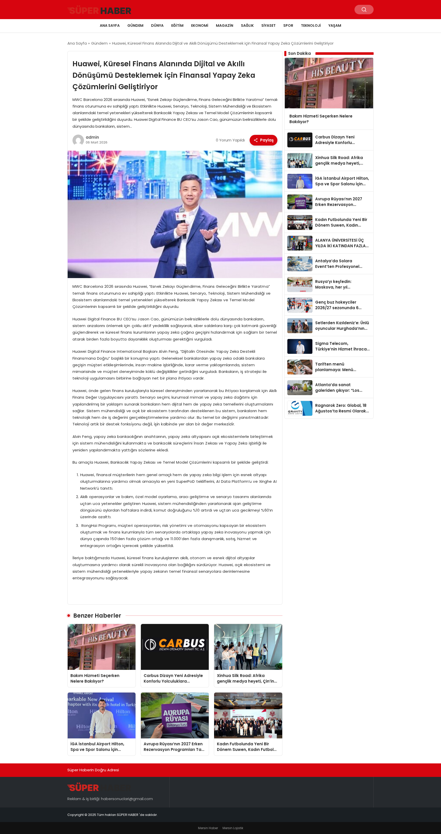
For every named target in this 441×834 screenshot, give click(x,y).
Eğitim (177, 25)
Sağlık (247, 25)
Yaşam (334, 25)
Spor (288, 25)
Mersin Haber (208, 828)
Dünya (157, 25)
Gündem (135, 25)
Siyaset (268, 25)
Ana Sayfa (110, 25)
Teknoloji (311, 25)
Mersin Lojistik (233, 828)
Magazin (224, 25)
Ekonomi (199, 25)
